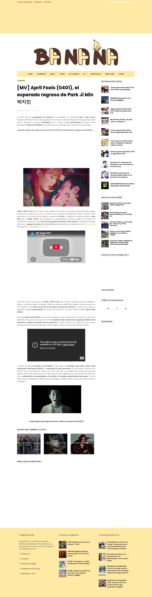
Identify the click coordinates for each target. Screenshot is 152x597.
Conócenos (25, 554)
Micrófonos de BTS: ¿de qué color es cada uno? (121, 120)
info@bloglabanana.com (115, 2)
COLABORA (37, 2)
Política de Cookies (28, 564)
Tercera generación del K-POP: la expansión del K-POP (121, 131)
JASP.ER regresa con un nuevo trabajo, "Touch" (78, 543)
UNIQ (29, 227)
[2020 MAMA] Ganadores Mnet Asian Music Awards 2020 (122, 185)
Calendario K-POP (28, 573)
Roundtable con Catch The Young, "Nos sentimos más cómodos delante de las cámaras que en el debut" (117, 545)
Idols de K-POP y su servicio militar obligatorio (120, 204)
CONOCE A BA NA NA (24, 2)
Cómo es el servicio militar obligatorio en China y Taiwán (120, 233)
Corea (121, 74)
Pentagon (42, 227)
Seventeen (89, 224)
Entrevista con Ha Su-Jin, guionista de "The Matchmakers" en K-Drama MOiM (117, 557)
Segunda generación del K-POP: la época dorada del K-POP (121, 111)
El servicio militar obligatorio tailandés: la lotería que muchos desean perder (121, 242)
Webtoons (109, 74)
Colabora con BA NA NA (30, 568)
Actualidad (74, 74)
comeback (21, 80)
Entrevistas (95, 74)
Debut (52, 74)
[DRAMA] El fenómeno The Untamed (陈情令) (120, 99)
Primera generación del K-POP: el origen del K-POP (122, 153)
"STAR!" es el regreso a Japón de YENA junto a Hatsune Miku (78, 562)
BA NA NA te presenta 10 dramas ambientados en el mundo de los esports (121, 175)
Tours (62, 74)
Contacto (25, 559)
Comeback (41, 74)
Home (30, 74)
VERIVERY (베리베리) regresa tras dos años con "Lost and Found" (78, 553)
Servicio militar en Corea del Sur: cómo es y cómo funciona (121, 223)
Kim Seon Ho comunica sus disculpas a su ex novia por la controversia (121, 164)
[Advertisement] (35, 18)
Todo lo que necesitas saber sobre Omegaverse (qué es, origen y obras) (121, 143)
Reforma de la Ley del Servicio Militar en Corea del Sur (121, 214)
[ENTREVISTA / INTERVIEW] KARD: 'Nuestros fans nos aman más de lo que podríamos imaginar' (116, 583)
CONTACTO (47, 2)
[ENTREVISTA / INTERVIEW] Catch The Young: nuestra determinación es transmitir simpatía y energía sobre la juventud (114, 570)
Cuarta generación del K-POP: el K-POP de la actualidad (122, 88)
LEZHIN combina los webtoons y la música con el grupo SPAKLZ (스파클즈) (78, 573)
